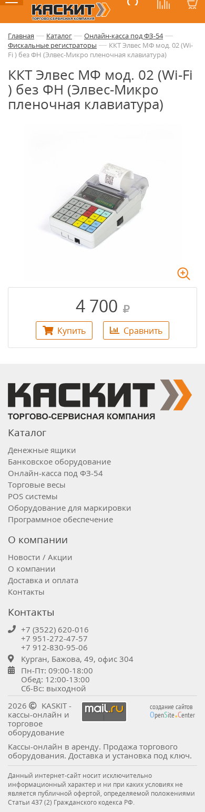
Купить (71, 330)
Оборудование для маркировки (69, 507)
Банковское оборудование (59, 461)
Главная (21, 35)
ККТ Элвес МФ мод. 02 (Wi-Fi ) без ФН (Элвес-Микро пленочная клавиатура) (100, 49)
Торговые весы (37, 484)
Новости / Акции (40, 557)
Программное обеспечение (60, 519)
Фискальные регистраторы (52, 45)
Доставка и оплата (43, 580)
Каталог (59, 35)
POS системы (33, 496)
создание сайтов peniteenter (172, 711)
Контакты (26, 591)
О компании (32, 568)
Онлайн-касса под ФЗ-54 (123, 35)
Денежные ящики (42, 450)
